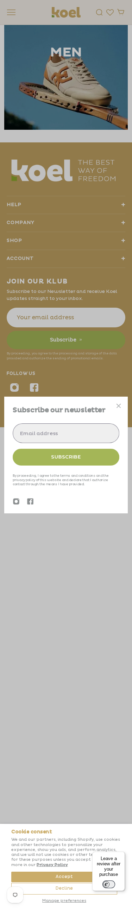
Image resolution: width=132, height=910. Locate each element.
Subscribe (66, 457)
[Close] (118, 405)
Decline (64, 888)
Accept (64, 876)
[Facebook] (30, 501)
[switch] (108, 884)
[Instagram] (16, 501)
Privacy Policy (52, 865)
